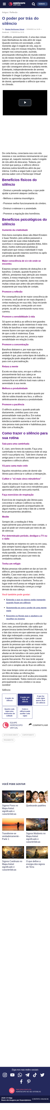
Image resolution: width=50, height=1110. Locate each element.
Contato (36, 1099)
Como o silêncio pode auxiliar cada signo (25, 712)
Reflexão (14, 12)
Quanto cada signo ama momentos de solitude (9, 712)
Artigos (5, 12)
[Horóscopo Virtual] (15, 4)
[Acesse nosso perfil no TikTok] (34, 1075)
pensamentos (8, 740)
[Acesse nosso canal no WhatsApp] (20, 1075)
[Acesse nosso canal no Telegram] (27, 1075)
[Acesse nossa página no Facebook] (21, 1081)
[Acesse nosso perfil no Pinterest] (28, 1081)
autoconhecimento (11, 735)
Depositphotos (25, 1100)
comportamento (28, 735)
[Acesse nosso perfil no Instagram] (4, 1075)
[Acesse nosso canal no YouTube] (12, 1075)
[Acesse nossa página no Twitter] (42, 1075)
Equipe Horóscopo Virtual (14, 29)
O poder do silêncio (9, 699)
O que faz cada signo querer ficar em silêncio (40, 699)
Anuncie (45, 1099)
